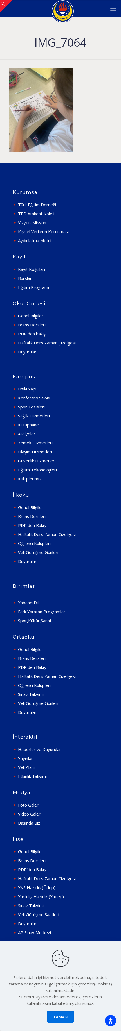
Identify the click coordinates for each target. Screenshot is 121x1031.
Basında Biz (29, 823)
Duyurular (27, 352)
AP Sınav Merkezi (34, 932)
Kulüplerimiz (29, 479)
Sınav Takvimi (31, 694)
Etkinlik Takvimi (32, 776)
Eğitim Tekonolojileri (37, 470)
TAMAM (60, 1016)
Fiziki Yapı (27, 389)
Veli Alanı (26, 767)
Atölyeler (26, 434)
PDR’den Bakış (32, 525)
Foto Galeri (28, 805)
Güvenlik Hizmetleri (36, 461)
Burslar (25, 278)
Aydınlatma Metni (34, 240)
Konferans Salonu (34, 398)
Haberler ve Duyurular (39, 749)
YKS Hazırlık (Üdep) (36, 887)
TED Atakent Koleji (36, 213)
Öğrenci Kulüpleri (34, 543)
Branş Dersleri (32, 325)
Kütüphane (28, 425)
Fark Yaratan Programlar (41, 611)
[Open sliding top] (6, 6)
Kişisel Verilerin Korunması (43, 231)
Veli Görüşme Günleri (38, 552)
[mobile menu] (113, 8)
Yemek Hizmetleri (35, 443)
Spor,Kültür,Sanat (34, 620)
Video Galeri (29, 814)
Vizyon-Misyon (32, 222)
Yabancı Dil (28, 602)
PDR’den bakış (32, 334)
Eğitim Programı (33, 287)
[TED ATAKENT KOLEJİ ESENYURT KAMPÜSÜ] (62, 8)
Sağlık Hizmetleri (34, 416)
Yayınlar (25, 758)
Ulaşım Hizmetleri (35, 452)
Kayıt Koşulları (31, 269)
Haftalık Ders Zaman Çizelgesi (47, 343)
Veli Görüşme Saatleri (38, 914)
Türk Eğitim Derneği (37, 204)
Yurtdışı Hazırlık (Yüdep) (41, 896)
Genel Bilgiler (30, 316)
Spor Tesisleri (31, 407)
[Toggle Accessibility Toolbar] (110, 1020)
